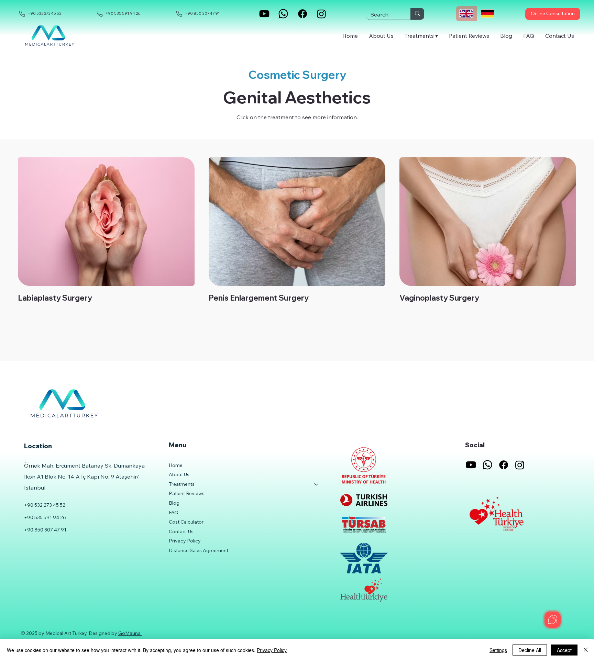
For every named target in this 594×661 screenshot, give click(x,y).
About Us (179, 474)
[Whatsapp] (283, 14)
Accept (564, 650)
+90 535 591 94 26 (45, 517)
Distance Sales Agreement (198, 550)
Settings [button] (498, 650)
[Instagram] (321, 14)
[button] (421, 35)
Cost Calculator (186, 522)
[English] (466, 13)
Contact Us (181, 531)
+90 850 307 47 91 (45, 530)
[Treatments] (316, 484)
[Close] (586, 650)
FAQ (173, 512)
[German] (487, 13)
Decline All (529, 650)
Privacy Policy (185, 541)
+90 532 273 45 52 (44, 505)
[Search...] (417, 14)
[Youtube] (264, 14)
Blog (174, 503)
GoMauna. (130, 633)
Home (176, 465)
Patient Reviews (187, 493)
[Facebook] (302, 14)
